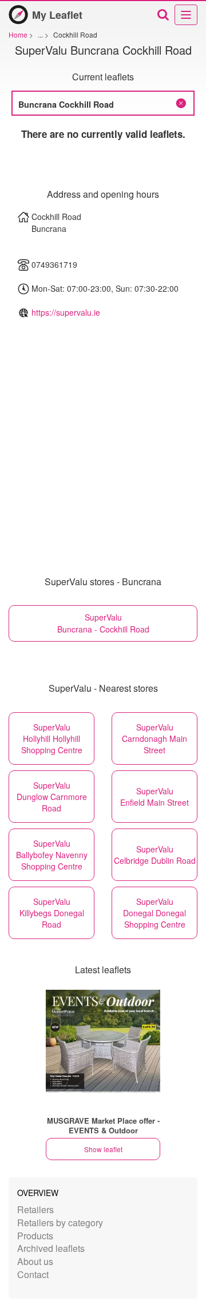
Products (35, 1235)
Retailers (35, 1209)
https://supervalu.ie (65, 312)
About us (35, 1261)
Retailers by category (60, 1222)
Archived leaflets (51, 1248)
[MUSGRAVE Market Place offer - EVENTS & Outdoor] (103, 1041)
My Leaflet (57, 14)
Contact (33, 1274)
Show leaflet (103, 1149)
